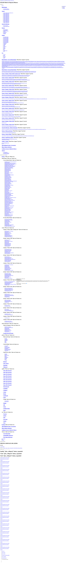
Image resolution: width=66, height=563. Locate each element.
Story (2, 439)
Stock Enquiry (64, 6)
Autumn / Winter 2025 (6, 14)
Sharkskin (5, 365)
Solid (12, 132)
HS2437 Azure (19, 64)
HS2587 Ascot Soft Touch (15, 63)
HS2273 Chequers (7, 223)
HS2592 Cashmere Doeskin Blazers (20, 62)
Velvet (15, 132)
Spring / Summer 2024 (6, 16)
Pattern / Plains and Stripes (7, 130)
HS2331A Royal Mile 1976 (5, 66)
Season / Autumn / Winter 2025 (8, 81)
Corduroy (5, 132)
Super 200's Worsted (7, 370)
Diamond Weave (7, 355)
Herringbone (7, 132)
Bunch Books (4, 7)
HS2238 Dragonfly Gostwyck (55, 66)
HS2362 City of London (5, 129)
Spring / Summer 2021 (6, 20)
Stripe (13, 132)
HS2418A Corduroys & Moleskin (56, 64)
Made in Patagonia (5, 25)
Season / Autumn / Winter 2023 (8, 97)
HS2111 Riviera (37, 67)
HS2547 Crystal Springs (40, 63)
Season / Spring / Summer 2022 (8, 108)
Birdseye (6, 354)
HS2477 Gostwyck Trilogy (5, 91)
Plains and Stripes (5, 29)
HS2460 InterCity (4, 64)
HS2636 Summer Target (8, 170)
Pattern (3, 27)
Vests (4, 422)
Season (3, 11)
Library (3, 150)
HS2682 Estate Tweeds (16, 75)
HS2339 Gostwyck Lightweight (58, 65)
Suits (4, 417)
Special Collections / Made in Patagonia (9, 127)
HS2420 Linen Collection (49, 64)
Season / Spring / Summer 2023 (8, 100)
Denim (4, 393)
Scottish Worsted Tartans (6, 26)
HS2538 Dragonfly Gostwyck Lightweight (7, 87)
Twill (6, 139)
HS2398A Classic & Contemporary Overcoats (13, 65)
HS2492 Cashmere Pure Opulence (23, 91)
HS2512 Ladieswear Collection (13, 71)
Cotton (4, 45)
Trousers (4, 54)
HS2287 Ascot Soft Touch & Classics (30, 66)
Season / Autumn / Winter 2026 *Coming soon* (11, 73)
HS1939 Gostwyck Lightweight (43, 67)
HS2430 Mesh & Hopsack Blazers (35, 64)
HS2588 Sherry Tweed (9, 63)
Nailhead (3, 139)
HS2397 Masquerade (28, 65)
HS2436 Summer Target (24, 64)
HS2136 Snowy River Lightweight (24, 67)
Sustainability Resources (8, 435)
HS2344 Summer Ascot (51, 65)
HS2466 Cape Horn (7, 188)
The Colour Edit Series (6, 153)
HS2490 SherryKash (16, 91)
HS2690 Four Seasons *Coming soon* (45, 61)
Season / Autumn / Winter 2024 (8, 89)
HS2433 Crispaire (29, 64)
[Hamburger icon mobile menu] (2, 0)
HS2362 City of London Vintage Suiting (44, 65)
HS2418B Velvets (19, 71)
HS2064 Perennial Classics (8, 225)
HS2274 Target (34, 71)
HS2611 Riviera (9, 62)
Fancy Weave (5, 32)
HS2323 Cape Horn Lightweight (12, 66)
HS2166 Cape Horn (18, 67)
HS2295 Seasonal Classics (29, 71)
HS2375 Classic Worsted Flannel (35, 65)
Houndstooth (6, 348)
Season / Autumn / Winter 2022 (8, 104)
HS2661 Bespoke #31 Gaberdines (6, 75)
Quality (3, 35)
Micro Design (6, 357)
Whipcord (4, 33)
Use (2, 53)
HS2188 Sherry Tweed (13, 67)
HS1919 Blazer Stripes (4, 119)
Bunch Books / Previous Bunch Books (9, 69)
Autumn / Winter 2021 (6, 19)
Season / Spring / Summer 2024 (8, 93)
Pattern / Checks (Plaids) (7, 134)
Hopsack (6, 356)
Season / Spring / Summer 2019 (8, 118)
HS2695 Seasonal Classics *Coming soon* (23, 61)
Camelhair (5, 388)
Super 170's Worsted (5, 38)
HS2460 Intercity (22, 129)
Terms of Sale (3, 552)
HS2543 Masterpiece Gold (46, 63)
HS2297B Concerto (18, 66)
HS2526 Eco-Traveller (4, 79)
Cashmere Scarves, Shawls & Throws (9, 148)
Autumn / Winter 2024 (6, 15)
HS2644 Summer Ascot (43, 129)
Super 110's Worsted (5, 41)
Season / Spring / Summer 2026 (8, 77)
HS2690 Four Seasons (7, 234)
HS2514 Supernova (7, 184)
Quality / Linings (5, 141)
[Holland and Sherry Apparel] (9, 0)
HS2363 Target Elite (23, 71)
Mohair (4, 48)
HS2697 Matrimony (15, 61)
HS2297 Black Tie (23, 66)
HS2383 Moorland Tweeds (22, 65)
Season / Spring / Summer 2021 (8, 114)
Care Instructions (5, 152)
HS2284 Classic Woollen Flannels (43, 66)
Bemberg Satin (6, 401)
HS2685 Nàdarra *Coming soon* (54, 61)
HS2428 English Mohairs (43, 64)
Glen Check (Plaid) (7, 347)
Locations (63, 8)
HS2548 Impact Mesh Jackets (5, 71)
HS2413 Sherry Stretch (8, 273)
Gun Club (6, 346)
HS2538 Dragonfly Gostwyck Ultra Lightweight (55, 63)
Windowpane (6, 350)
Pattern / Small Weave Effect (7, 137)
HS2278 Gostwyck (49, 66)
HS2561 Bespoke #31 (28, 63)
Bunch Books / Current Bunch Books (9, 59)
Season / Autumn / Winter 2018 (8, 121)
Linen (4, 47)
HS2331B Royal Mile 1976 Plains (6, 102)
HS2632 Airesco (25, 79)
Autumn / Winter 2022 (6, 18)
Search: (1, 449)
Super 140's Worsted (5, 39)
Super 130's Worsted (5, 40)
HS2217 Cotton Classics (7, 67)
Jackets (4, 55)
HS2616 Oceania (21, 79)
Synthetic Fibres (5, 50)
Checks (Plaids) (5, 30)
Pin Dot (5, 139)
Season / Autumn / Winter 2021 (8, 111)
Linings (4, 57)
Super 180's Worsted (5, 37)
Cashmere (4, 44)
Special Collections (5, 24)
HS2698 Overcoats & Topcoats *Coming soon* (7, 61)
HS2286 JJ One (37, 66)
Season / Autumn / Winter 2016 (8, 124)
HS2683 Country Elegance (22, 75)
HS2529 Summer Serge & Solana (9, 181)
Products (3, 143)
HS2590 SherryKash (4, 63)
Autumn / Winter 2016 (6, 22)
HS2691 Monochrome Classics (8, 235)
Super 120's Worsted (7, 381)
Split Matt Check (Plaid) (8, 349)
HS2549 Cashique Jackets (34, 63)
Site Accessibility (4, 556)
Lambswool (4, 46)
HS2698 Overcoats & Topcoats (8, 236)
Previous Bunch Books (6, 9)
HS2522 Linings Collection (8, 183)
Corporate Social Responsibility (5, 555)
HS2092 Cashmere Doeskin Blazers (9, 224)
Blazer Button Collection (7, 147)
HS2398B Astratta (6, 65)
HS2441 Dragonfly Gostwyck (13, 64)
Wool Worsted (6, 386)
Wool (4, 51)
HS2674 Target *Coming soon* (9, 167)
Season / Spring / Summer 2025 (8, 85)
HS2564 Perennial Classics (22, 63)
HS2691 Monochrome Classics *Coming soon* (34, 61)
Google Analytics (24, 283)
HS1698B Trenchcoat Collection (55, 67)
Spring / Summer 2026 (6, 13)
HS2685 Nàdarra (28, 75)
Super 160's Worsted (7, 376)
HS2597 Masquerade (13, 62)
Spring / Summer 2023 (6, 17)
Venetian (8, 139)
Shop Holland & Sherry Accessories (9, 145)
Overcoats (4, 56)
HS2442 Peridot (8, 64)
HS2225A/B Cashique (7, 209)
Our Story (63, 7)
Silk (3, 49)
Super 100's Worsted (5, 42)
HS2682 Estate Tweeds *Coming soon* (10, 166)
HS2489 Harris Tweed (11, 91)
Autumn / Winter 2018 (6, 21)
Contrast (3, 132)
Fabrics (3, 5)
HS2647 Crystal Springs (8, 168)
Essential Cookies (18, 283)
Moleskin (10, 132)
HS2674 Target (12, 75)
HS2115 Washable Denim (32, 67)
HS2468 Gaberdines (7, 267)
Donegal (4, 31)
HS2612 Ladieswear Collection (15, 79)
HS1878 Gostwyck (49, 67)
